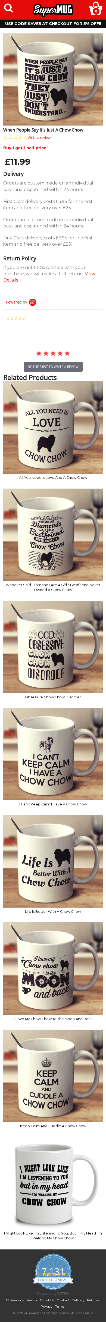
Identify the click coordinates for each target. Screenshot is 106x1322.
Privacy (46, 1306)
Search (31, 1300)
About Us (46, 1300)
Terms (59, 1306)
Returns (93, 1300)
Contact (63, 1300)
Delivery (78, 1300)
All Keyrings (14, 1300)
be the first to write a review (53, 366)
